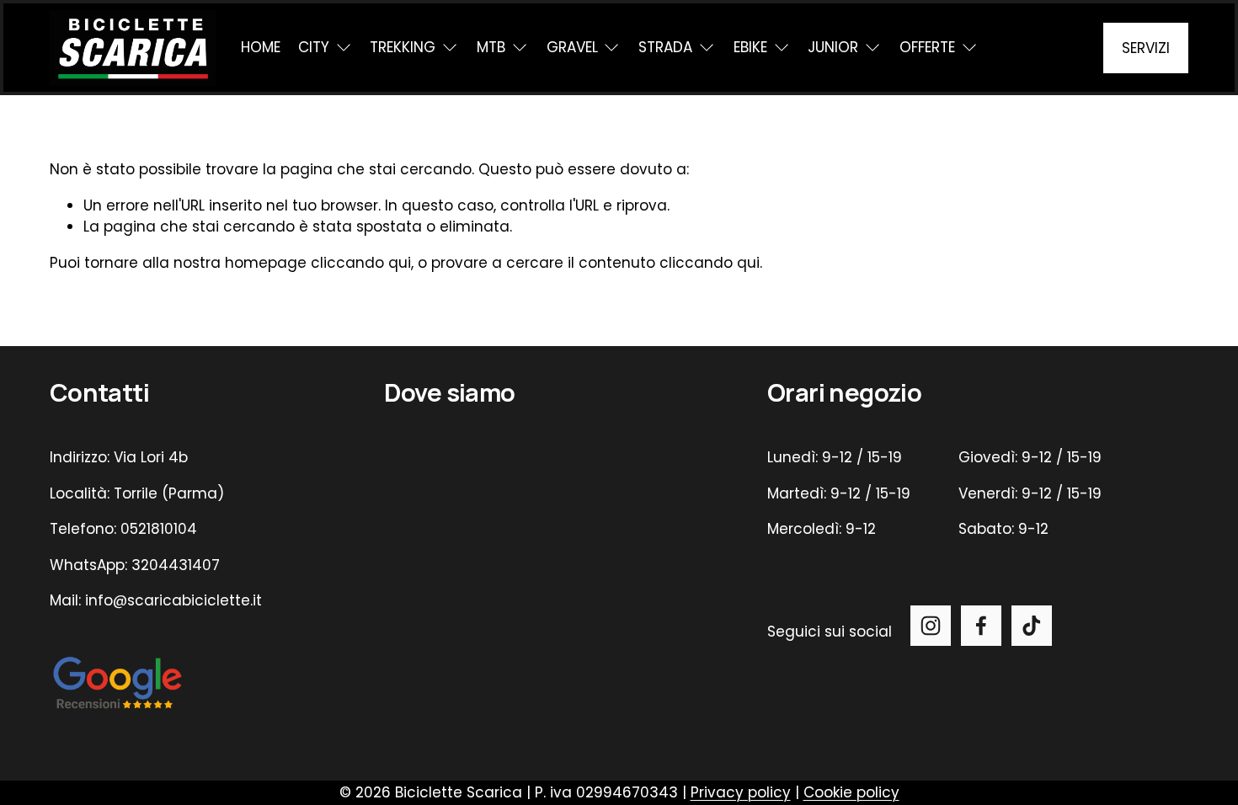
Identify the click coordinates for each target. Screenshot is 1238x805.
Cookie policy (851, 792)
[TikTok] (1031, 625)
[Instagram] (930, 625)
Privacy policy (741, 792)
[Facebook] (981, 625)
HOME (260, 47)
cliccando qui (361, 263)
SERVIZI (1146, 48)
